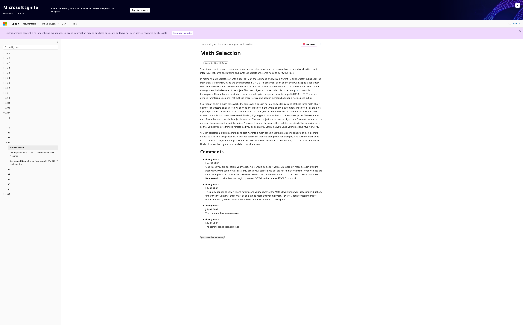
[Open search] (509, 23)
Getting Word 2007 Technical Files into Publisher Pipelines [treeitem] (32, 154)
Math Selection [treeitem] (17, 147)
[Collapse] (57, 42)
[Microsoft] (5, 24)
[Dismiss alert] (517, 5)
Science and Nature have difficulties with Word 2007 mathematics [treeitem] (34, 163)
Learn (203, 44)
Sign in (516, 23)
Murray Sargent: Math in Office (238, 44)
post (298, 90)
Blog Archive (215, 44)
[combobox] (30, 47)
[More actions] (320, 44)
